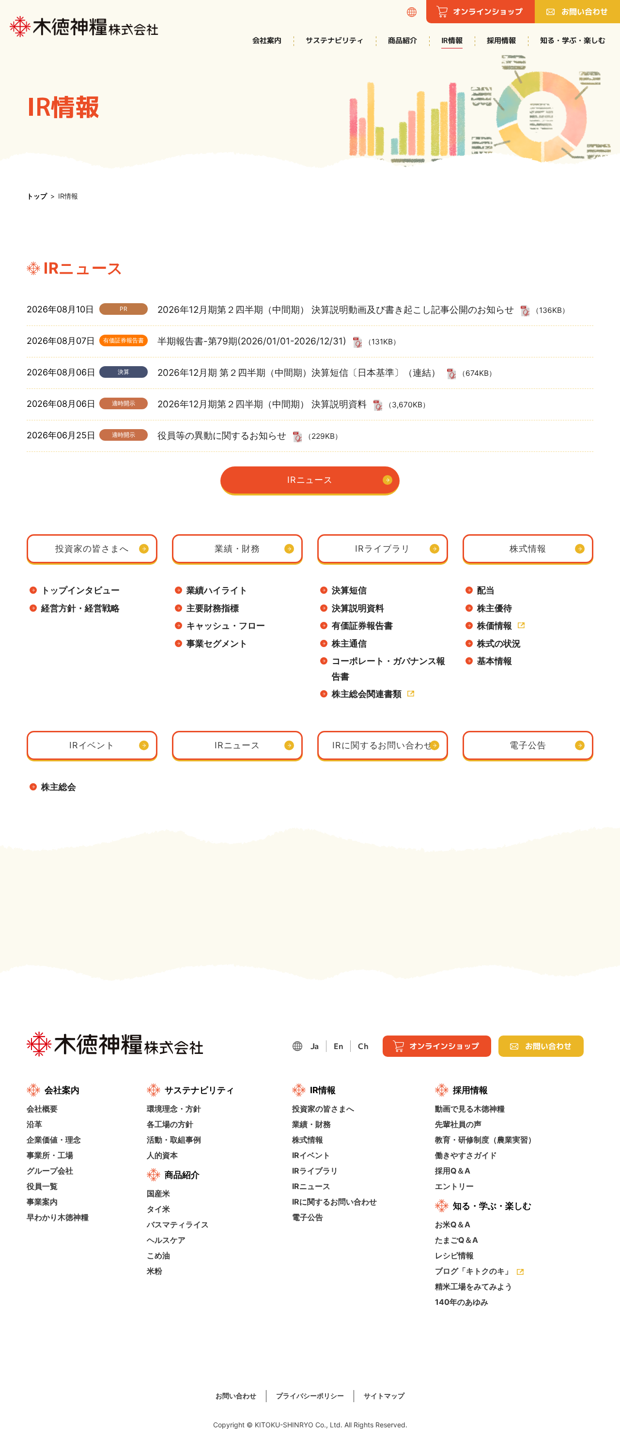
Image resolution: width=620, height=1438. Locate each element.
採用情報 (501, 40)
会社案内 (266, 40)
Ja (314, 1046)
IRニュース (310, 480)
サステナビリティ (335, 40)
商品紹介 (402, 40)
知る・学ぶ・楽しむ (572, 40)
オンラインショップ (488, 11)
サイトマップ (384, 1396)
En (338, 1046)
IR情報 (452, 40)
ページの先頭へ (601, 990)
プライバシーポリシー (310, 1396)
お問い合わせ (584, 11)
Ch (363, 1046)
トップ (37, 196)
